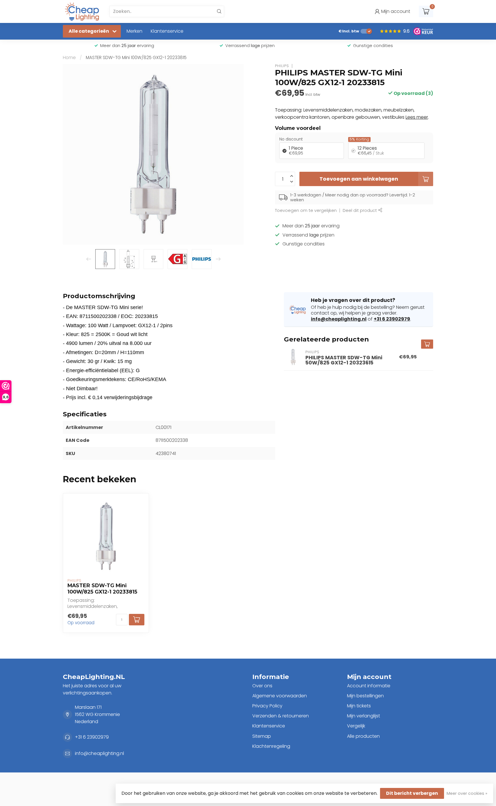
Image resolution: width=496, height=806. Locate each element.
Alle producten (363, 736)
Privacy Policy (267, 705)
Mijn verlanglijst (363, 716)
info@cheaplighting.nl (339, 319)
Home (69, 57)
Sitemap (261, 736)
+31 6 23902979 (392, 319)
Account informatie (368, 685)
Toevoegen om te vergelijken (306, 210)
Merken (134, 31)
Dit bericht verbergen (412, 793)
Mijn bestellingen (365, 695)
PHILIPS (282, 66)
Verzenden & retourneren (280, 716)
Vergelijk (356, 726)
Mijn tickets (359, 705)
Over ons (262, 685)
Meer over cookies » (467, 793)
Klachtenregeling (271, 746)
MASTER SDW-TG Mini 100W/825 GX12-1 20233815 (136, 57)
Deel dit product (360, 210)
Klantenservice (167, 31)
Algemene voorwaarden (279, 695)
